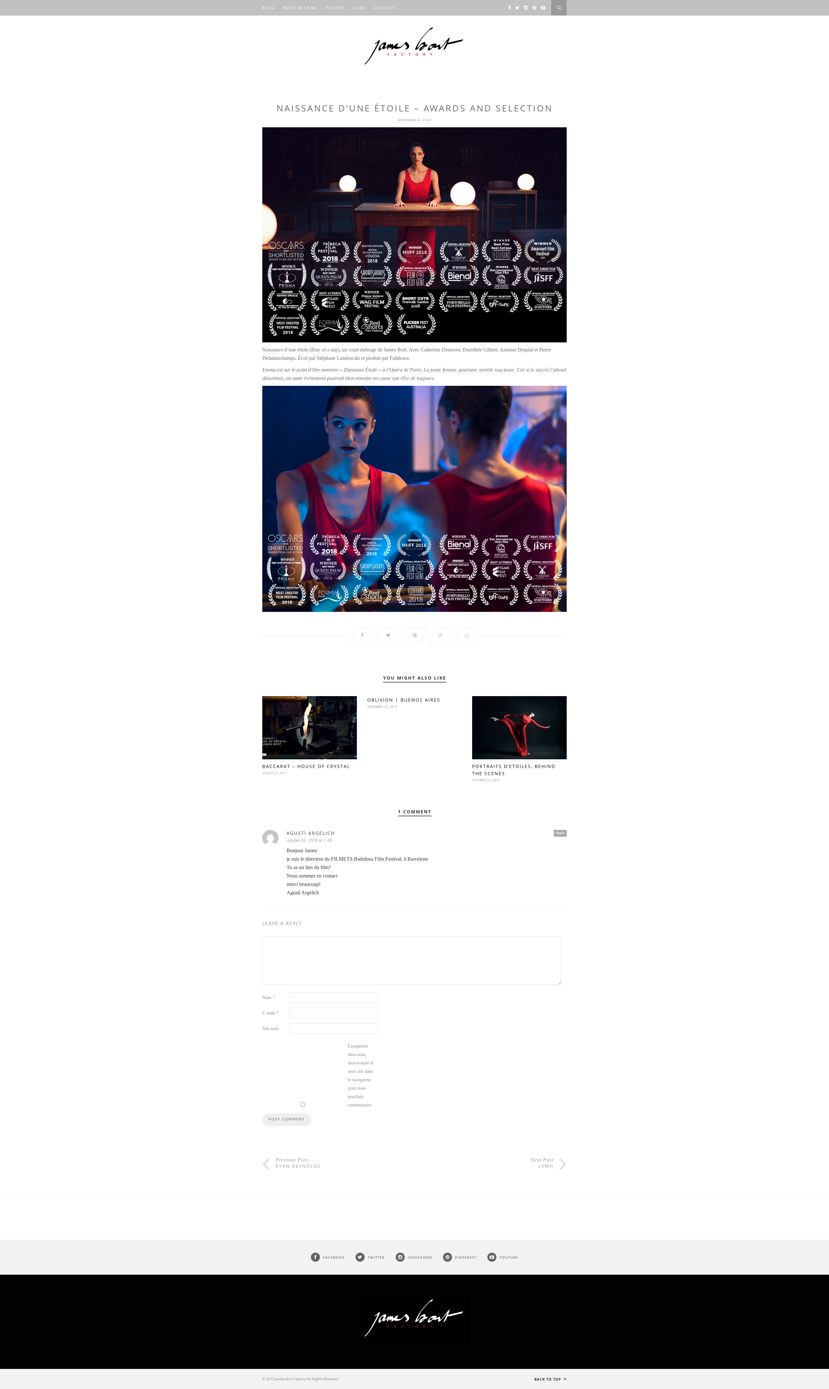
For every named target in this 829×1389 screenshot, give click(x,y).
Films (359, 7)
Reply (560, 833)
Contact (384, 7)
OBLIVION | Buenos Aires (403, 700)
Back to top (548, 1379)
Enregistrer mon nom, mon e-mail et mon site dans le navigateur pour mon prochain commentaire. (360, 1076)
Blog (268, 7)
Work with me (300, 7)
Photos (335, 7)
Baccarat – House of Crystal (306, 766)
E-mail (270, 1013)
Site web (270, 1028)
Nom (268, 997)
